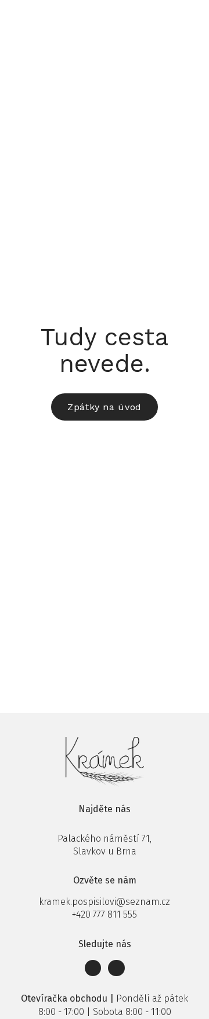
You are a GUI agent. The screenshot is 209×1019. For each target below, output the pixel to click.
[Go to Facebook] (93, 968)
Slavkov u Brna (104, 851)
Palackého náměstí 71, (104, 838)
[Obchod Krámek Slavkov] (33, 15)
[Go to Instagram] (116, 968)
